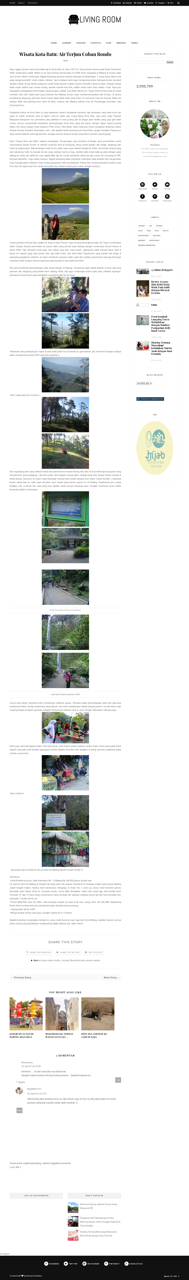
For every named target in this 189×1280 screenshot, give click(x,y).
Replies (21, 1082)
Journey (66, 43)
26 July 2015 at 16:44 (31, 1066)
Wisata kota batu (77, 960)
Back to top (170, 1276)
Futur (154, 304)
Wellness (156, 235)
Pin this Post (96, 952)
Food (108, 43)
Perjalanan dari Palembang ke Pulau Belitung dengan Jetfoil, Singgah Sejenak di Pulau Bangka (100, 1222)
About (21, 3)
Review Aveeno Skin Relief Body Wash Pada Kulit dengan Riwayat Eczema (160, 287)
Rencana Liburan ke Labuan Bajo (94, 1035)
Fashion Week (143, 235)
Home (13, 3)
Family (134, 43)
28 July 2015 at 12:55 (37, 1094)
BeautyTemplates (34, 1275)
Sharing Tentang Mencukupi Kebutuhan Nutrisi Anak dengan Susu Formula (161, 348)
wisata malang (93, 960)
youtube (167, 189)
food (149, 231)
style (157, 231)
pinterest (155, 201)
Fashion (80, 43)
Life (150, 226)
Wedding (121, 43)
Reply (118, 1080)
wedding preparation (146, 245)
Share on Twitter (69, 952)
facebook (142, 201)
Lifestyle (96, 43)
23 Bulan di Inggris (162, 269)
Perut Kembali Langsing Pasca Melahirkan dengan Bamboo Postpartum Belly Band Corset (161, 323)
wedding (141, 240)
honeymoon (154, 240)
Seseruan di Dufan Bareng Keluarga (22, 1035)
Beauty (166, 231)
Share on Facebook (40, 952)
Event (140, 231)
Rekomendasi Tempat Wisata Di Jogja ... (59, 1035)
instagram (142, 189)
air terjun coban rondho (49, 960)
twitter (155, 189)
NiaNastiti (34, 1089)
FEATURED (33, 3)
